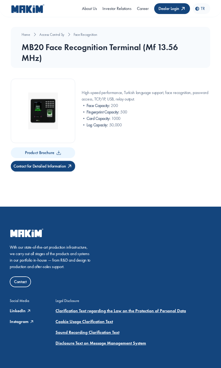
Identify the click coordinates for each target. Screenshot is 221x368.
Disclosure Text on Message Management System (101, 343)
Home (26, 34)
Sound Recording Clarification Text (87, 332)
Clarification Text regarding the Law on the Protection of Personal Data (121, 311)
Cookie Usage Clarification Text (84, 321)
